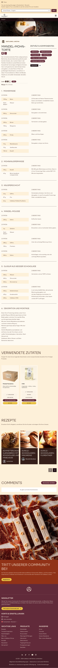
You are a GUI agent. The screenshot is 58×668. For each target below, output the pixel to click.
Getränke (22, 647)
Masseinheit (34, 65)
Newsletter (4, 642)
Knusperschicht (36, 54)
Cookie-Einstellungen (43, 664)
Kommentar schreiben (49, 482)
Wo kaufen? (4, 645)
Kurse (40, 629)
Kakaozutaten (24, 631)
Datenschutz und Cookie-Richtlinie (39, 661)
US (40, 65)
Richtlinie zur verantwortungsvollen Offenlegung (22, 664)
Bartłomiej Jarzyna (12, 41)
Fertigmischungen (25, 645)
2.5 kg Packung (29, 397)
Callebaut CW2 (14, 298)
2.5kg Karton (10, 397)
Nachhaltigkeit (5, 633)
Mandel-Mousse (47, 54)
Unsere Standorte (44, 636)
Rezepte (3, 19)
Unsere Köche (43, 633)
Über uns (3, 636)
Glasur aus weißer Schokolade (39, 58)
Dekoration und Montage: (38, 61)
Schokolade (23, 629)
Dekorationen (24, 640)
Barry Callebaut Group (7, 638)
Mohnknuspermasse (46, 51)
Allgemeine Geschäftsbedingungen (19, 661)
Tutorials (41, 631)
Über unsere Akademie (45, 638)
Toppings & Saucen (25, 642)
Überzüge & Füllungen (26, 636)
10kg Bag (29, 394)
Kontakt (3, 640)
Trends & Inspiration (7, 631)
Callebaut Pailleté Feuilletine (18, 201)
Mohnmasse (35, 51)
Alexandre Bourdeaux (31, 459)
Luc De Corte (10, 461)
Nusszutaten (23, 633)
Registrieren (6, 579)
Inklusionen (23, 638)
